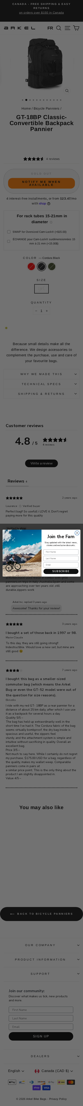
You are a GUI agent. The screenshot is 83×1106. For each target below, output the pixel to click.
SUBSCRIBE (60, 571)
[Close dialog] (77, 532)
